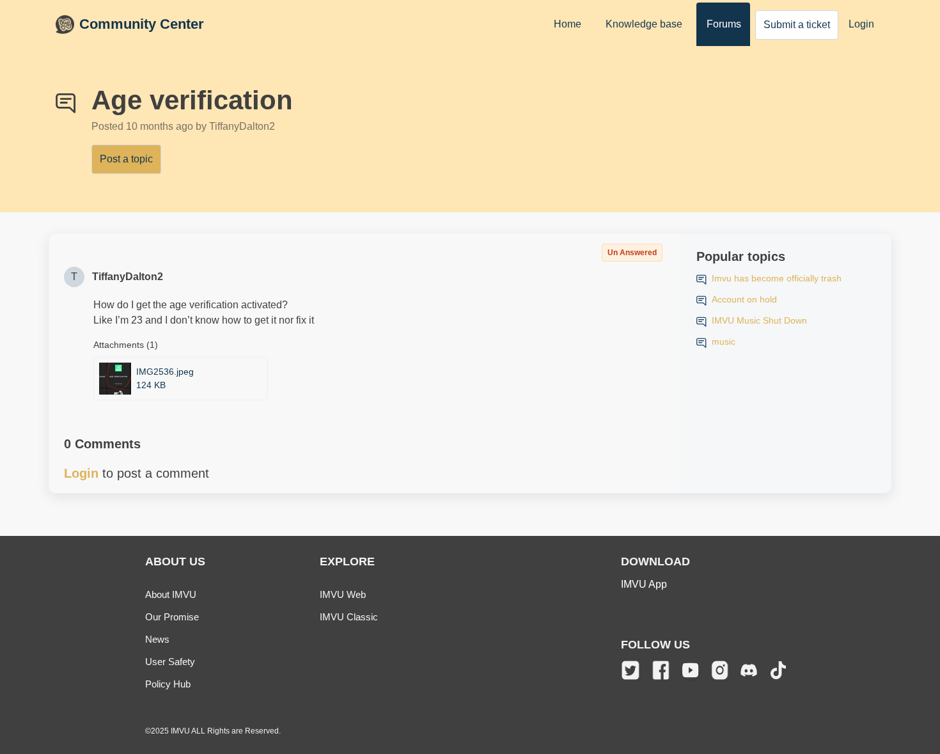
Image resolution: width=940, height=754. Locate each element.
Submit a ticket (797, 24)
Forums (724, 24)
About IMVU (170, 594)
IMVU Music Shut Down (759, 320)
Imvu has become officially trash (777, 278)
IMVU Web (343, 594)
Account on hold (744, 299)
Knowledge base (644, 24)
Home (567, 24)
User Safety (170, 661)
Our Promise (172, 616)
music (723, 341)
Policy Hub (168, 684)
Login (861, 24)
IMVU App (644, 584)
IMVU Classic (349, 616)
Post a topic (126, 158)
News (157, 639)
